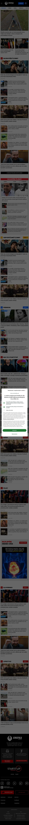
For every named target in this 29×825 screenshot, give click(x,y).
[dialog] (14, 412)
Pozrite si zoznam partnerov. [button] (8, 419)
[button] (14, 410)
